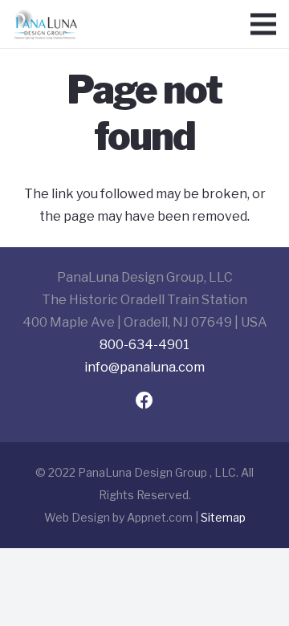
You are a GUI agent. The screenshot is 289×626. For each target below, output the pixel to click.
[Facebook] (145, 401)
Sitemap (223, 517)
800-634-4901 (144, 344)
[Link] (45, 24)
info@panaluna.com (144, 367)
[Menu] (263, 24)
